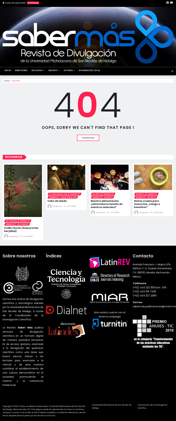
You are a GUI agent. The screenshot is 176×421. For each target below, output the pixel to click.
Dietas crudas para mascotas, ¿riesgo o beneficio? (147, 204)
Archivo (53, 70)
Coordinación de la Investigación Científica (152, 406)
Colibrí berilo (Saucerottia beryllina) (21, 229)
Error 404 (16, 81)
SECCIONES (37, 70)
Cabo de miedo (57, 201)
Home (7, 81)
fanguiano (14, 236)
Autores (68, 70)
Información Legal (89, 70)
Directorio (21, 70)
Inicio (8, 70)
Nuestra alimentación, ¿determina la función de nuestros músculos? (107, 204)
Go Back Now (89, 138)
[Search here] (172, 71)
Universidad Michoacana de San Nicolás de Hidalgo (111, 406)
